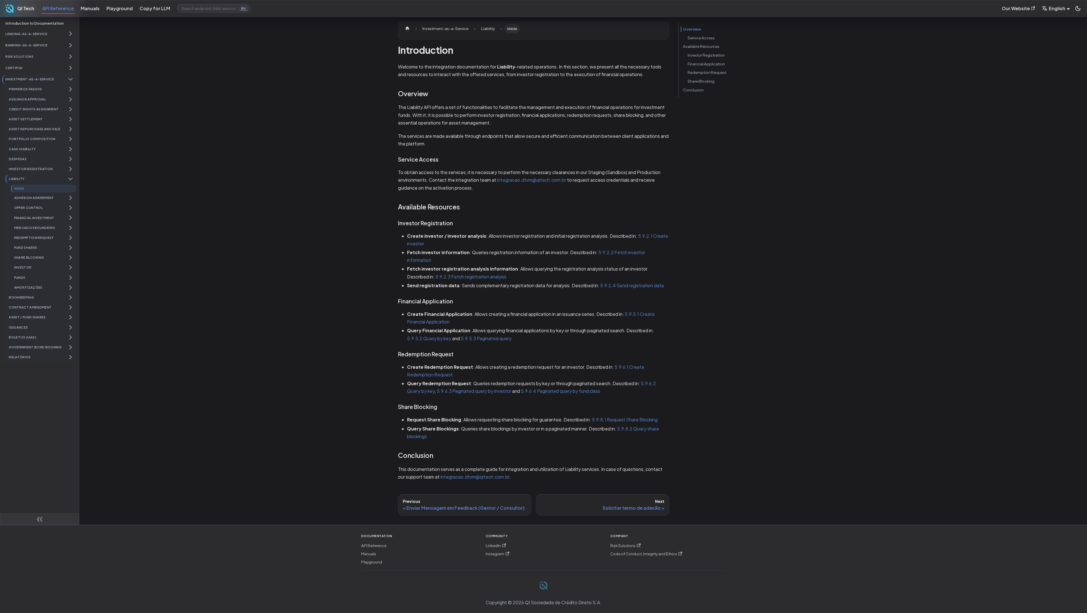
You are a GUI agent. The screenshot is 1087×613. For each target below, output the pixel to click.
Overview (692, 29)
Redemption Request (707, 72)
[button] (39, 33)
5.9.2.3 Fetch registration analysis (470, 277)
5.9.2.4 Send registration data (632, 285)
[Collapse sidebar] (39, 519)
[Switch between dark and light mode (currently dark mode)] (1077, 8)
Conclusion (693, 89)
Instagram (495, 553)
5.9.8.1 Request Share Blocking (625, 420)
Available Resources (701, 46)
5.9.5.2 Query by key (429, 338)
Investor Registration (706, 55)
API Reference (58, 8)
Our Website (1016, 8)
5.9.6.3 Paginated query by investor (474, 391)
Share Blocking (701, 81)
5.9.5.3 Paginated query (486, 338)
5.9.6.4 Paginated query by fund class (560, 391)
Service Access (701, 37)
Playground (119, 8)
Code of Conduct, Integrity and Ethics (643, 553)
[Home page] (407, 28)
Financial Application (706, 63)
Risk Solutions (622, 545)
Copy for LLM (155, 8)
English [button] (1057, 8)
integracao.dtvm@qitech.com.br (531, 180)
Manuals (90, 8)
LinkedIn (493, 545)
